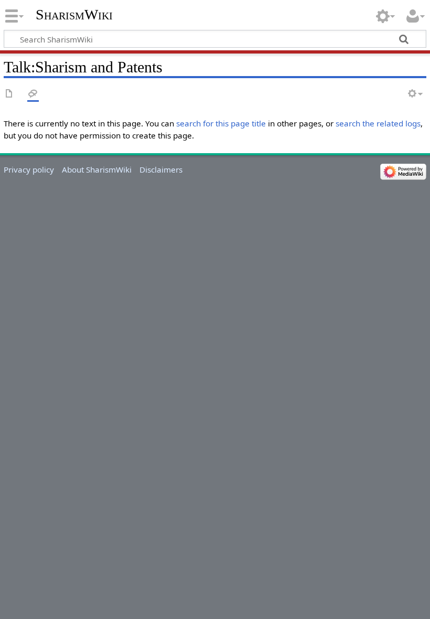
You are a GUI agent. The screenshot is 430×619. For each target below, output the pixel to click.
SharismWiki (74, 14)
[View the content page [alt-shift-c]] (9, 94)
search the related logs (378, 123)
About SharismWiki (97, 169)
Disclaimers (160, 169)
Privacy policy (29, 169)
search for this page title (221, 123)
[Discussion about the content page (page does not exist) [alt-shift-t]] (33, 94)
